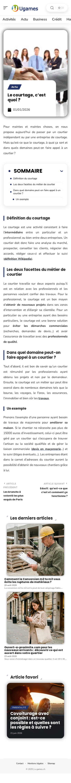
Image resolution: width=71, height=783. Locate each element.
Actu (14, 87)
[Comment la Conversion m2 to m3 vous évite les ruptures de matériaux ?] (35, 550)
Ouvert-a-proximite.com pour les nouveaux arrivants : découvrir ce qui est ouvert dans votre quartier (33, 650)
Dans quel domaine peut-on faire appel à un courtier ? (36, 192)
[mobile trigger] (6, 8)
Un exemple (22, 199)
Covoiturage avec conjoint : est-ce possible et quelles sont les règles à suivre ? (35, 720)
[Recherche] (52, 8)
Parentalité (19, 707)
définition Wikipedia (17, 259)
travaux (43, 398)
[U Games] (24, 8)
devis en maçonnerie (46, 449)
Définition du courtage (25, 178)
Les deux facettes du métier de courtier (34, 184)
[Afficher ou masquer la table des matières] (52, 171)
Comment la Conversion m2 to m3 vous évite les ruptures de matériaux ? (32, 580)
